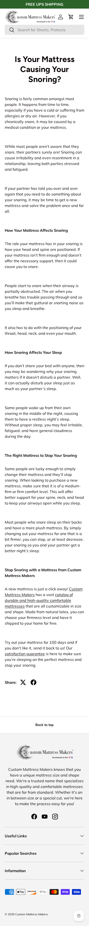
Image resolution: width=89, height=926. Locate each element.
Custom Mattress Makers (31, 914)
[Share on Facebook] (33, 682)
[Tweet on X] (23, 682)
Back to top (44, 725)
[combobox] (44, 30)
